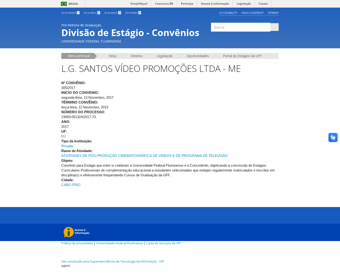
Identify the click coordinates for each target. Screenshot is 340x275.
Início (113, 56)
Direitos (136, 56)
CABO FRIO (70, 185)
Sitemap (273, 13)
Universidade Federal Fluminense (119, 243)
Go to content (70, 12)
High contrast (253, 13)
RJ (63, 136)
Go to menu (91, 12)
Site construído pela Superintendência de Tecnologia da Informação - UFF (112, 261)
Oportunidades (198, 56)
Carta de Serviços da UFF (163, 243)
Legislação (165, 56)
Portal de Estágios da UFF (242, 56)
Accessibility (228, 13)
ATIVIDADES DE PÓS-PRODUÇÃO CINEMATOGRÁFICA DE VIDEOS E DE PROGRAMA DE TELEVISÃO (144, 156)
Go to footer (132, 12)
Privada (67, 146)
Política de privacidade (77, 243)
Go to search (112, 12)
